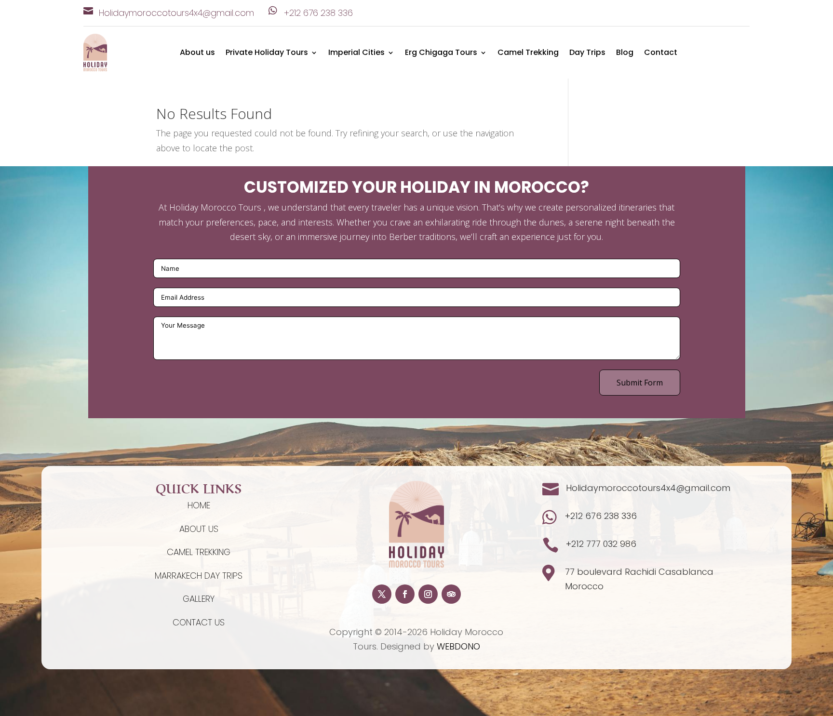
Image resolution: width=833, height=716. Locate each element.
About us (197, 53)
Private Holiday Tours (267, 53)
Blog (624, 53)
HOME (199, 505)
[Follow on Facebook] (405, 594)
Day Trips (587, 53)
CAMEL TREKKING (198, 552)
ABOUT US (198, 529)
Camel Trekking (528, 53)
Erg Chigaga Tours (441, 53)
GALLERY (199, 599)
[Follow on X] (381, 594)
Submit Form (640, 382)
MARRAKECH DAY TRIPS (198, 576)
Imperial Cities (356, 53)
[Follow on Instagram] (428, 594)
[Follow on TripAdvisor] (451, 594)
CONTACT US (199, 622)
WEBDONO (458, 646)
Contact (660, 53)
